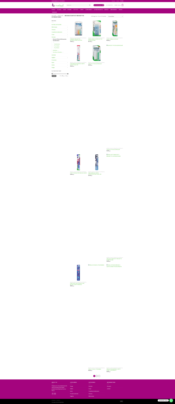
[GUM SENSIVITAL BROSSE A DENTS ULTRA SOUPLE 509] (78, 53)
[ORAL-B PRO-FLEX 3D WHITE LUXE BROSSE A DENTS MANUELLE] (78, 272)
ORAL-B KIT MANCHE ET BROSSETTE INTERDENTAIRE (114, 259)
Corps (81, 9)
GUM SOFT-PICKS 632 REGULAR (95, 63)
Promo (120, 9)
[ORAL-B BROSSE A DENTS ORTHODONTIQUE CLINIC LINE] (96, 162)
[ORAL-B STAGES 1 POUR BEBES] (96, 315)
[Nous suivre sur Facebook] (53, 394)
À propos (109, 386)
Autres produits (98, 9)
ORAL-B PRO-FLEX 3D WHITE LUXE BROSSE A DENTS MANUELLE (77, 284)
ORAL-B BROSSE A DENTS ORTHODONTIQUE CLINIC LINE (94, 173)
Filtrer (54, 75)
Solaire (59, 9)
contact (108, 388)
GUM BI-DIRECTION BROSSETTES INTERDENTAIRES (95, 40)
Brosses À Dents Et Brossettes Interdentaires (59, 40)
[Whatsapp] (171, 400)
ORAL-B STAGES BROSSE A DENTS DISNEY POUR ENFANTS (114, 370)
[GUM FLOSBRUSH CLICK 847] (115, 28)
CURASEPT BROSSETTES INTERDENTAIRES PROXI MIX (76, 40)
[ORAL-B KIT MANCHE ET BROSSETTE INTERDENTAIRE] (115, 205)
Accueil (54, 15)
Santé (64, 9)
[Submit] (90, 5)
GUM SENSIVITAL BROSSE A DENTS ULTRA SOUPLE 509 (77, 64)
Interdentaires (57, 44)
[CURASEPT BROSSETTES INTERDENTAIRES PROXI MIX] (78, 28)
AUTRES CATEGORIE (56, 24)
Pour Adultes (56, 45)
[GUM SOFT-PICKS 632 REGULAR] (96, 53)
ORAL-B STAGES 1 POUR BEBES (94, 369)
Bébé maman (113, 9)
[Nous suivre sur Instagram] (55, 394)
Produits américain (74, 393)
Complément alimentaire (57, 32)
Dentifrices (55, 50)
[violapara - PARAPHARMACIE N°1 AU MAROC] (58, 5)
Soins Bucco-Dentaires (57, 52)
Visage (53, 9)
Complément (88, 9)
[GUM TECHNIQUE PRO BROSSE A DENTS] (78, 162)
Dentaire (75, 9)
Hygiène (69, 9)
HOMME (54, 55)
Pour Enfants (56, 47)
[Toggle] (67, 27)
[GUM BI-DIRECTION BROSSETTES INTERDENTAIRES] (96, 28)
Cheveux (106, 9)
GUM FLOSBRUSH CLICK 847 (112, 39)
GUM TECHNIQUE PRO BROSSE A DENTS (78, 173)
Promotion (54, 60)
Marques (54, 12)
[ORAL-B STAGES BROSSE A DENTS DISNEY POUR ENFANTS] (115, 315)
